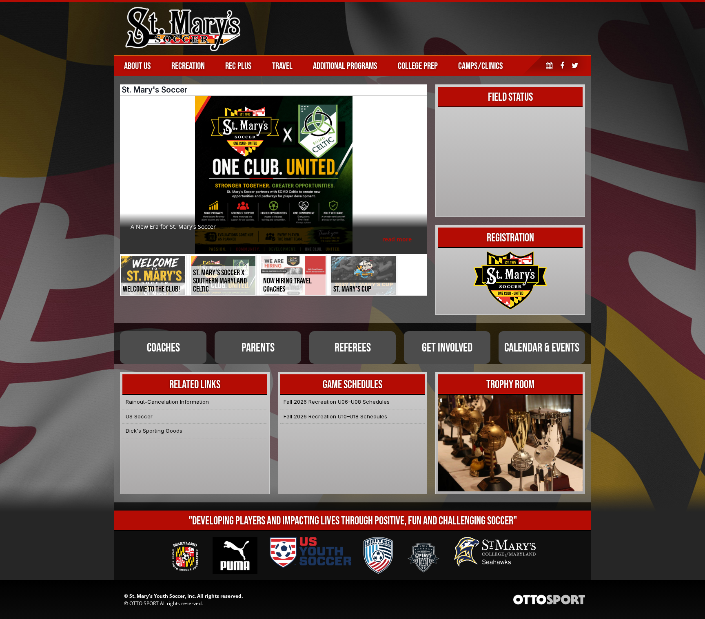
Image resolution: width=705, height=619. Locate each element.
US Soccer (139, 416)
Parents (258, 347)
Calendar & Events (541, 347)
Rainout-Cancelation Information (167, 401)
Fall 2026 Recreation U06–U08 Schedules (337, 401)
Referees (353, 347)
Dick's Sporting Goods (154, 430)
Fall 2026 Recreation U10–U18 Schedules (335, 416)
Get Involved (447, 347)
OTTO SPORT (144, 603)
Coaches (163, 347)
